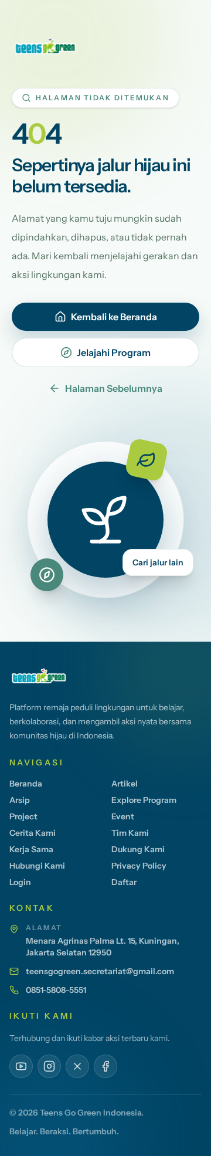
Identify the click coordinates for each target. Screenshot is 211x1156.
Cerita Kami (32, 833)
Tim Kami (130, 833)
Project (23, 816)
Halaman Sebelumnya (113, 388)
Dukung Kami (138, 849)
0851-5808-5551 (56, 990)
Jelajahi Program (114, 352)
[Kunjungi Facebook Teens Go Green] (105, 1066)
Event (122, 816)
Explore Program (143, 800)
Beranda (25, 783)
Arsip (19, 800)
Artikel (124, 783)
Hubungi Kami (37, 865)
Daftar (124, 882)
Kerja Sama (31, 849)
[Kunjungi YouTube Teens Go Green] (21, 1066)
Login (20, 882)
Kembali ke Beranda (114, 317)
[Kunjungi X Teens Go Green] (77, 1066)
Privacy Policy (138, 865)
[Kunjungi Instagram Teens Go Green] (49, 1066)
